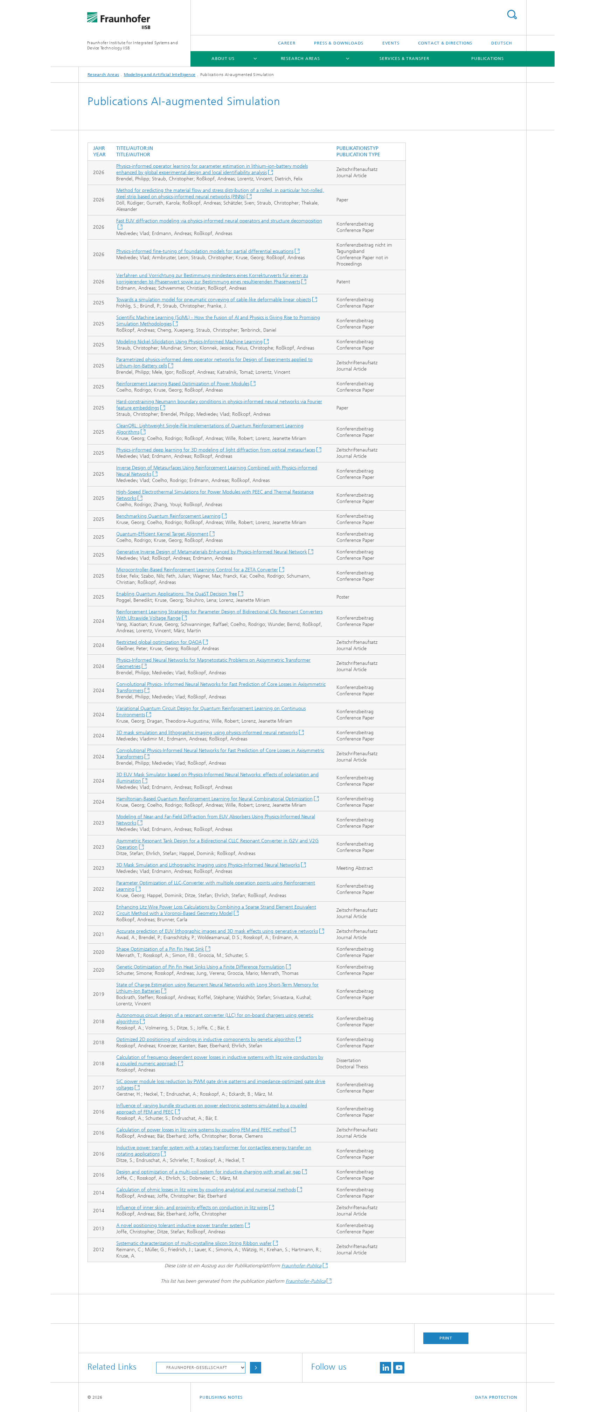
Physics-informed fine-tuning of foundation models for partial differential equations (204, 251)
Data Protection (496, 1397)
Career (286, 43)
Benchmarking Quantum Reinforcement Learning (168, 516)
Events (390, 43)
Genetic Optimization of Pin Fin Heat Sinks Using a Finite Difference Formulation (200, 967)
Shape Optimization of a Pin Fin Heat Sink (160, 949)
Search (511, 14)
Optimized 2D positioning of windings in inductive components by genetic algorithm (205, 1039)
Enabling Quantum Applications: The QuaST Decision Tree (176, 594)
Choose (255, 1367)
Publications (487, 58)
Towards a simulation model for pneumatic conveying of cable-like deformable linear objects (213, 300)
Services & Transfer (404, 58)
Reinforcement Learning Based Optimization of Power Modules (182, 384)
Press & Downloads (338, 43)
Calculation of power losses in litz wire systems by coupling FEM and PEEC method (203, 1130)
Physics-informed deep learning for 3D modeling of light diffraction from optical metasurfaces (215, 450)
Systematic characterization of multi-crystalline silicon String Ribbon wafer (194, 1243)
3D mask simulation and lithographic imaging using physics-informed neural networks (207, 733)
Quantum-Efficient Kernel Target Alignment (162, 534)
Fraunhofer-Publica (301, 1266)
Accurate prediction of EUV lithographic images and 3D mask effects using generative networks (217, 931)
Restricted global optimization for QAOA (159, 642)
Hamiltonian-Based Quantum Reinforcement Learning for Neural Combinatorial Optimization (214, 799)
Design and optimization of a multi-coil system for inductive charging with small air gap (208, 1172)
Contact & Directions (445, 43)
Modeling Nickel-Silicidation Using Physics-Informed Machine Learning (189, 342)
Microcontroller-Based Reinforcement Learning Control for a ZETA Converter (197, 570)
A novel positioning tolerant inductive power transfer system (180, 1225)
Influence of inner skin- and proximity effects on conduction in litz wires (192, 1208)
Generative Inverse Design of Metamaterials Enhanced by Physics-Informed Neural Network (211, 552)
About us (223, 58)
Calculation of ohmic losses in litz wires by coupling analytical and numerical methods (206, 1190)
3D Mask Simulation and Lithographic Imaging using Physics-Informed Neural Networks (208, 865)
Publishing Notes (221, 1397)
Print (446, 1338)
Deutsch (501, 43)
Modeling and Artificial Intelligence (160, 74)
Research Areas (300, 58)
